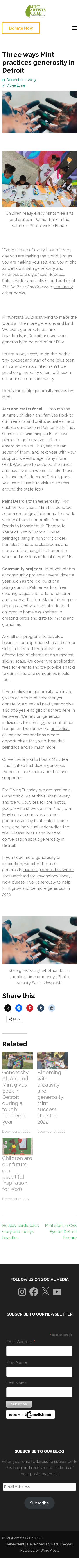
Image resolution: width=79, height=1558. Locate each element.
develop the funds (54, 464)
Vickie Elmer (16, 85)
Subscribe (39, 1503)
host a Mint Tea (53, 759)
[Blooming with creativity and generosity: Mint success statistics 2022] (52, 1060)
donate (9, 704)
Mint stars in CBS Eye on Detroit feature (61, 1231)
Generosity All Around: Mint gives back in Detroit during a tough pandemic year (15, 1097)
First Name (16, 1362)
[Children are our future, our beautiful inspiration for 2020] (17, 1146)
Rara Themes (62, 1544)
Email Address (21, 1342)
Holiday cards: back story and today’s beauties (20, 1231)
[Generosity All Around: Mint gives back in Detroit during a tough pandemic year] (17, 1060)
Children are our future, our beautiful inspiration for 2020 (17, 1173)
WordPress (49, 1550)
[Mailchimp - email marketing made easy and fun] (30, 1417)
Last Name (16, 1383)
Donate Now (21, 28)
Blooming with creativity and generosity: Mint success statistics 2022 (50, 1097)
